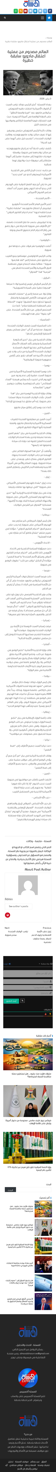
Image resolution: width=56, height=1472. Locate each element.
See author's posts (18, 906)
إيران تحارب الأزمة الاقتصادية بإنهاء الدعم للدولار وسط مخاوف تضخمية (41, 935)
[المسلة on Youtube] (25, 11)
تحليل (10, 1462)
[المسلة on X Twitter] (45, 11)
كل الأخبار (21, 1469)
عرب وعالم (35, 1462)
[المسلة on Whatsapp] (16, 11)
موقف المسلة (22, 1462)
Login (6, 964)
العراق (43, 1462)
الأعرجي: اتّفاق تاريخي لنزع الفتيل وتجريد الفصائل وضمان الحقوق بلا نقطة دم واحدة (20, 1301)
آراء (6, 1465)
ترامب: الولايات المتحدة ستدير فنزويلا (16, 931)
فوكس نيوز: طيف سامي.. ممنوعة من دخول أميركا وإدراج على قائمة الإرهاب (19, 1227)
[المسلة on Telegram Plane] (35, 11)
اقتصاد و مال (30, 1465)
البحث (48, 1184)
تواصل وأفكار (31, 1469)
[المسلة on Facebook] (50, 11)
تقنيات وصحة (44, 1465)
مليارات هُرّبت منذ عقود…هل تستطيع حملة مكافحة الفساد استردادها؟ (21, 1208)
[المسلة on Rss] (21, 11)
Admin (9, 899)
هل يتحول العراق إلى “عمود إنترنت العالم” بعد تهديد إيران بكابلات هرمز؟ (19, 1282)
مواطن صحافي (16, 1465)
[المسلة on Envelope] (40, 11)
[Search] (5, 17)
